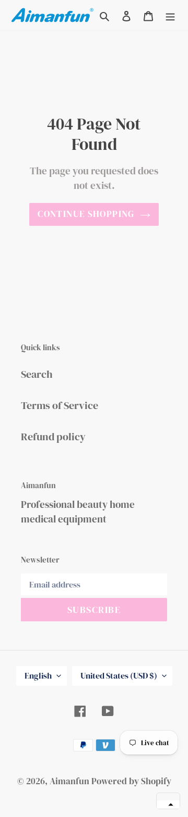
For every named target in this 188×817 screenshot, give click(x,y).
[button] (168, 804)
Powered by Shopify (131, 781)
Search (37, 374)
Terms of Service (59, 405)
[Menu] (170, 15)
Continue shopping (86, 214)
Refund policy (53, 436)
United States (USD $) (118, 675)
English (38, 675)
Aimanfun (69, 781)
